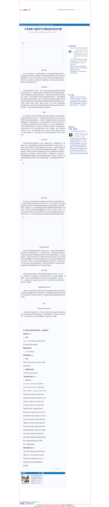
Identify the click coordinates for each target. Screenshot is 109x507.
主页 (27, 25)
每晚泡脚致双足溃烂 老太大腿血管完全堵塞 (78, 101)
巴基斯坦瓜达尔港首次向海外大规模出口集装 (79, 68)
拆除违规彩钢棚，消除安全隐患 (37, 478)
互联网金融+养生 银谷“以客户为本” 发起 (78, 97)
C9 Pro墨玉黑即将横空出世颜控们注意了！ (78, 131)
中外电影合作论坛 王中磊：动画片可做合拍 (78, 98)
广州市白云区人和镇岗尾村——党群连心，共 (79, 100)
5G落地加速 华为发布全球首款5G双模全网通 (78, 153)
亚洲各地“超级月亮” (73, 73)
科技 (73, 9)
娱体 (64, 9)
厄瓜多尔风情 (72, 64)
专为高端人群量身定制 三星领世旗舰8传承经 (78, 138)
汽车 (68, 9)
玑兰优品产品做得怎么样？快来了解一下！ (78, 62)
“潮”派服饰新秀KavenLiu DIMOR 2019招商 (78, 61)
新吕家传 (31, 503)
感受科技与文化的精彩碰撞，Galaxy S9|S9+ (78, 143)
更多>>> (40, 473)
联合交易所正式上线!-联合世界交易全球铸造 (78, 48)
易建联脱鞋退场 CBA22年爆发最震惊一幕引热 (79, 148)
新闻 (61, 9)
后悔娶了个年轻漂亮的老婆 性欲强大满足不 (78, 146)
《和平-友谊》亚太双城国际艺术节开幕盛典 (78, 59)
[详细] (75, 57)
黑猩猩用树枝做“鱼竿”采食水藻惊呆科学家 (78, 71)
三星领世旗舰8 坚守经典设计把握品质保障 (78, 145)
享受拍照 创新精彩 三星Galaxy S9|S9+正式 (78, 141)
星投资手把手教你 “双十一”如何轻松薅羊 (78, 105)
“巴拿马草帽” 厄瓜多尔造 (74, 69)
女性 (71, 9)
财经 (66, 9)
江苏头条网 (31, 25)
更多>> (87, 46)
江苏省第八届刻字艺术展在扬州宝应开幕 (39, 475)
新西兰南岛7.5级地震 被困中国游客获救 (78, 66)
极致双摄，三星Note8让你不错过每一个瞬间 (78, 152)
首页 (59, 9)
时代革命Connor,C (25, 483)
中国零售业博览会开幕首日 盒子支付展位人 (78, 140)
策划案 (27, 503)
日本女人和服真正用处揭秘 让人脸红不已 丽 (78, 103)
